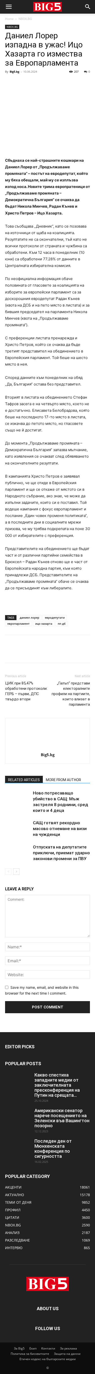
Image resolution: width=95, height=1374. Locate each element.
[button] (9, 7)
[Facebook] (10, 83)
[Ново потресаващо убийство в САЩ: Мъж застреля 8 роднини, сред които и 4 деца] (17, 799)
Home (9, 19)
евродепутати (55, 617)
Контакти (48, 1348)
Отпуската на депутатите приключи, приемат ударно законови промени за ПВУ (61, 852)
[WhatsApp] (45, 83)
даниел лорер (29, 617)
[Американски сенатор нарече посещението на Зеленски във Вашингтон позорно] (17, 1117)
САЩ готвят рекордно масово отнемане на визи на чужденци (60, 828)
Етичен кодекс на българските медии (48, 1359)
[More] (57, 83)
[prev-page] (8, 871)
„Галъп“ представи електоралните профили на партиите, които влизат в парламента (71, 694)
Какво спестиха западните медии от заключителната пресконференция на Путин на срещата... (57, 1085)
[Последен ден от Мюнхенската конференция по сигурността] (17, 1147)
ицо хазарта (43, 623)
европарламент (18, 623)
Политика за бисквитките (30, 1354)
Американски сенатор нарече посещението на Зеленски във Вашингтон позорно (61, 1118)
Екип (32, 1348)
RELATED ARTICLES (24, 780)
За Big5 (19, 1348)
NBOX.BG (25, 19)
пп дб (62, 623)
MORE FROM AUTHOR (63, 780)
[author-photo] (47, 748)
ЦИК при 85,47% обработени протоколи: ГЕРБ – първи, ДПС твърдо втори (26, 691)
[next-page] (16, 871)
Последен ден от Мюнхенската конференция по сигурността (53, 1148)
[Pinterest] (33, 83)
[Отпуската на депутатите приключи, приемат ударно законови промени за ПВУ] (17, 853)
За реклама (68, 1348)
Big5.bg (14, 71)
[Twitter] (22, 83)
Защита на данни (67, 1354)
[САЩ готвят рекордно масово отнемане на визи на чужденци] (17, 828)
